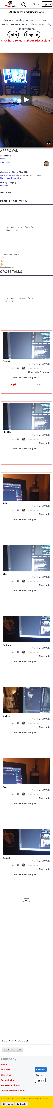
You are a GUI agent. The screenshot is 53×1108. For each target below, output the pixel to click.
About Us (5, 1069)
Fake (5, 787)
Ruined (6, 503)
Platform (7, 645)
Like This (7, 432)
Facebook (40, 1069)
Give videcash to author (10, 178)
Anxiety (6, 716)
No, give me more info (44, 1098)
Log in (2, 175)
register (11, 175)
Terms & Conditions (10, 1085)
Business (4, 185)
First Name (5, 162)
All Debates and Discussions (26, 12)
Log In (32, 34)
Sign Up (47, 4)
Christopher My (33, 368)
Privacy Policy (7, 1080)
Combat (6, 361)
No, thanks (21, 1104)
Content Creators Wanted (13, 1090)
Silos (5, 574)
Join (13, 34)
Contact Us (6, 1075)
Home (4, 1064)
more (26, 900)
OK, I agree (8, 1104)
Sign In (36, 4)
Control (6, 858)
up (3, 262)
